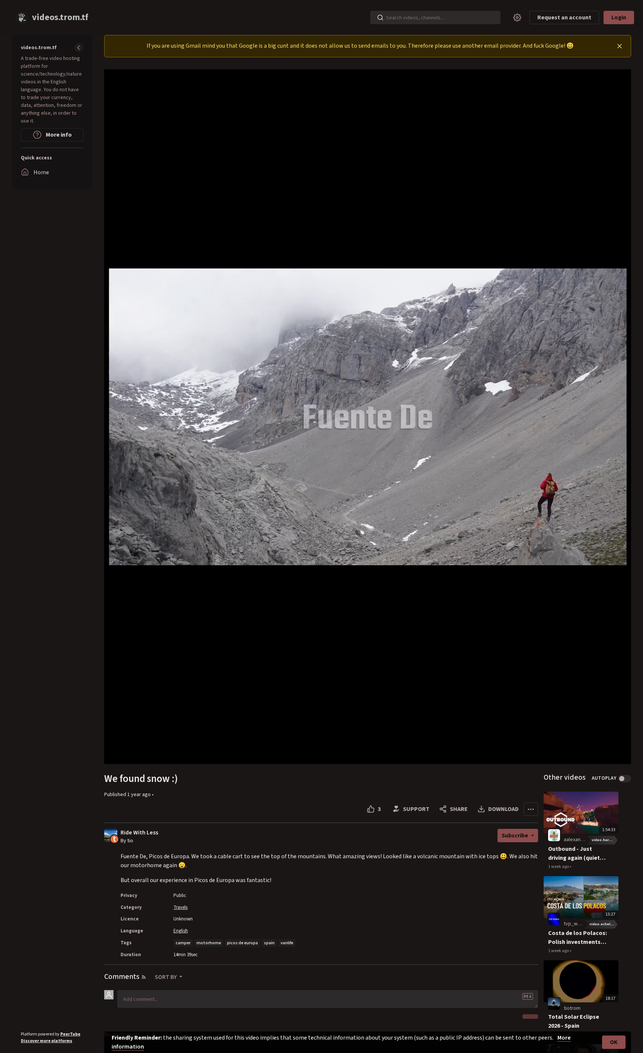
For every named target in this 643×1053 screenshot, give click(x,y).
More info (58, 135)
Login (618, 17)
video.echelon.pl (603, 924)
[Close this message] (620, 46)
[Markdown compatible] (527, 996)
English (180, 931)
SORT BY (166, 977)
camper (183, 943)
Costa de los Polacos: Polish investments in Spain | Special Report (577, 938)
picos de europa (242, 943)
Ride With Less (139, 833)
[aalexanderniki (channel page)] (554, 835)
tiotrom (572, 1008)
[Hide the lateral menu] (78, 47)
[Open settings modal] (517, 17)
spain (269, 943)
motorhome (208, 943)
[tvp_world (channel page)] (554, 919)
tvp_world (575, 924)
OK (614, 1042)
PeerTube (70, 1034)
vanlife (287, 943)
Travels (180, 907)
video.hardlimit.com (605, 840)
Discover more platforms (46, 1041)
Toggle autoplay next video (624, 778)
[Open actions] (531, 809)
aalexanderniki (580, 839)
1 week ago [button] (559, 866)
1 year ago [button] (139, 794)
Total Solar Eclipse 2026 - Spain (573, 1021)
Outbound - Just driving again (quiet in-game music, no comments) (574, 853)
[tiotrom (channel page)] (554, 1003)
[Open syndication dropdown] (143, 977)
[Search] (380, 17)
